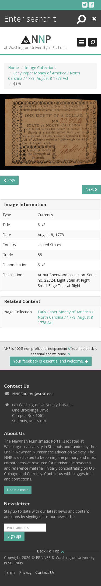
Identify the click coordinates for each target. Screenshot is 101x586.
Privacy (25, 572)
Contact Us (45, 572)
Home (13, 67)
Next (90, 189)
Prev (10, 180)
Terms (9, 572)
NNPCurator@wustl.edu (33, 393)
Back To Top (49, 551)
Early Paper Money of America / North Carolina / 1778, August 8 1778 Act (44, 75)
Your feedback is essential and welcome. (49, 361)
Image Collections (40, 67)
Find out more (18, 490)
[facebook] (91, 4)
